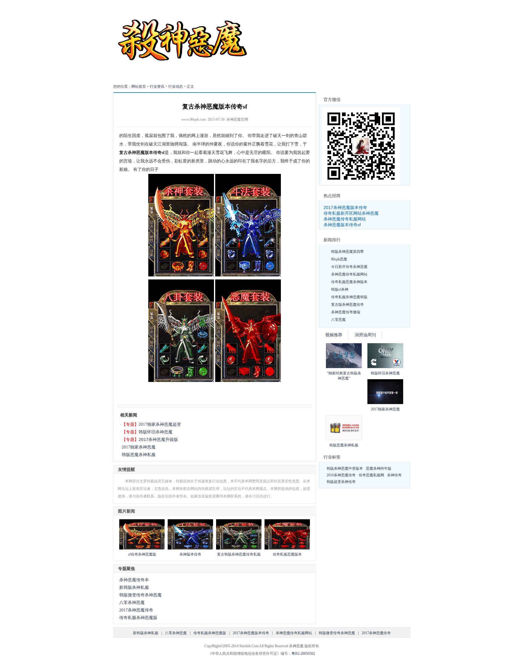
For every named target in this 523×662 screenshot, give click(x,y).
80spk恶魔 (339, 259)
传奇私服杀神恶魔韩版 (349, 297)
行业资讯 (157, 86)
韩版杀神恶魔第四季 (347, 251)
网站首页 (138, 86)
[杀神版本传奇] (190, 548)
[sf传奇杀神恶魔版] (142, 548)
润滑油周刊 (365, 335)
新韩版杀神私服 (134, 587)
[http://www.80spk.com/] (181, 275)
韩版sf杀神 (339, 289)
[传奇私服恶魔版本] (287, 548)
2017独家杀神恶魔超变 (160, 424)
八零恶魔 (338, 320)
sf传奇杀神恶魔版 (142, 554)
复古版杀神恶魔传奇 (347, 304)
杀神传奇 (394, 475)
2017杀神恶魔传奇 (136, 610)
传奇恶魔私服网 (371, 475)
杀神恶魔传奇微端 (345, 312)
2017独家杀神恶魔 (139, 447)
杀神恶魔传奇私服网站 (345, 219)
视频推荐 (333, 335)
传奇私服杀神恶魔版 (138, 617)
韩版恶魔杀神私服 (139, 454)
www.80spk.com (193, 119)
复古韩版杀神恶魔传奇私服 (239, 554)
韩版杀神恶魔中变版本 (345, 468)
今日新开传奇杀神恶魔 (349, 267)
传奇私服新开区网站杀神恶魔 (351, 213)
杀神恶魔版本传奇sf (342, 224)
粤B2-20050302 (303, 653)
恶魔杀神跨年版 (378, 468)
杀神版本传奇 (190, 554)
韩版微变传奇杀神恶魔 (140, 595)
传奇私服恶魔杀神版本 (349, 282)
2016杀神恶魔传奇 (341, 475)
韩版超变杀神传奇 (341, 482)
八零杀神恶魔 (132, 602)
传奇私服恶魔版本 (287, 554)
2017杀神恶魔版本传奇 (345, 207)
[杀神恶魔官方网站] (183, 77)
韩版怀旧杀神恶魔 (156, 431)
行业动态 (175, 86)
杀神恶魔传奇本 (134, 580)
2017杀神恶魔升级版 (158, 439)
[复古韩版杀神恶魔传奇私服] (239, 548)
